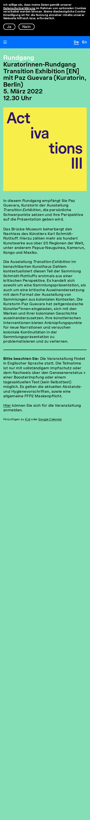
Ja (9, 27)
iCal (27, 419)
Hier (7, 406)
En (84, 42)
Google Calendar (50, 419)
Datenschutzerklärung (19, 8)
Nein (26, 27)
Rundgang (18, 58)
